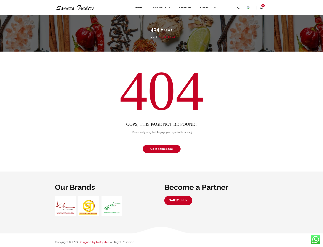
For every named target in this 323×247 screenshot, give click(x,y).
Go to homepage (161, 148)
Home (151, 37)
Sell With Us (178, 200)
